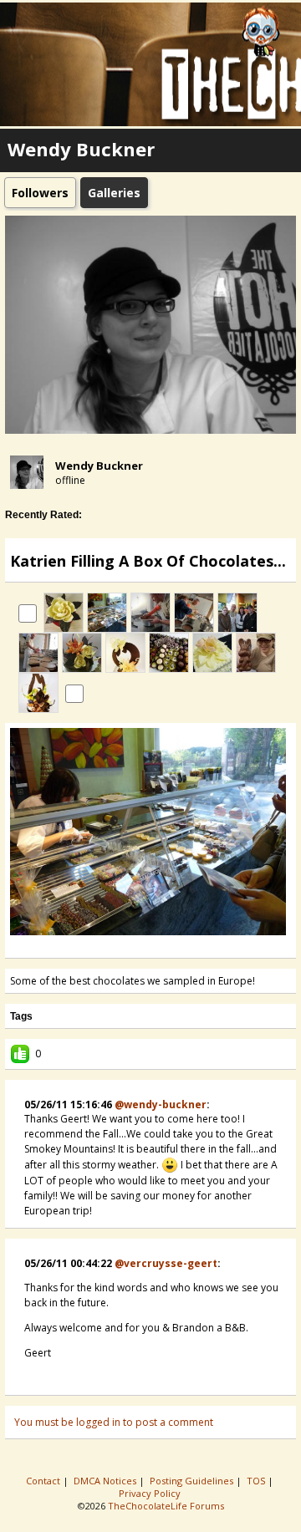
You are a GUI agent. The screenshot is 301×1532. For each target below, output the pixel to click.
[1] (123, 946)
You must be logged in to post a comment (113, 1422)
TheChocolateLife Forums (166, 1505)
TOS (257, 1480)
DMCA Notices (106, 1480)
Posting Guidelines (193, 1480)
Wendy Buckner (99, 465)
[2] (130, 946)
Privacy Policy (151, 1493)
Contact (44, 1480)
